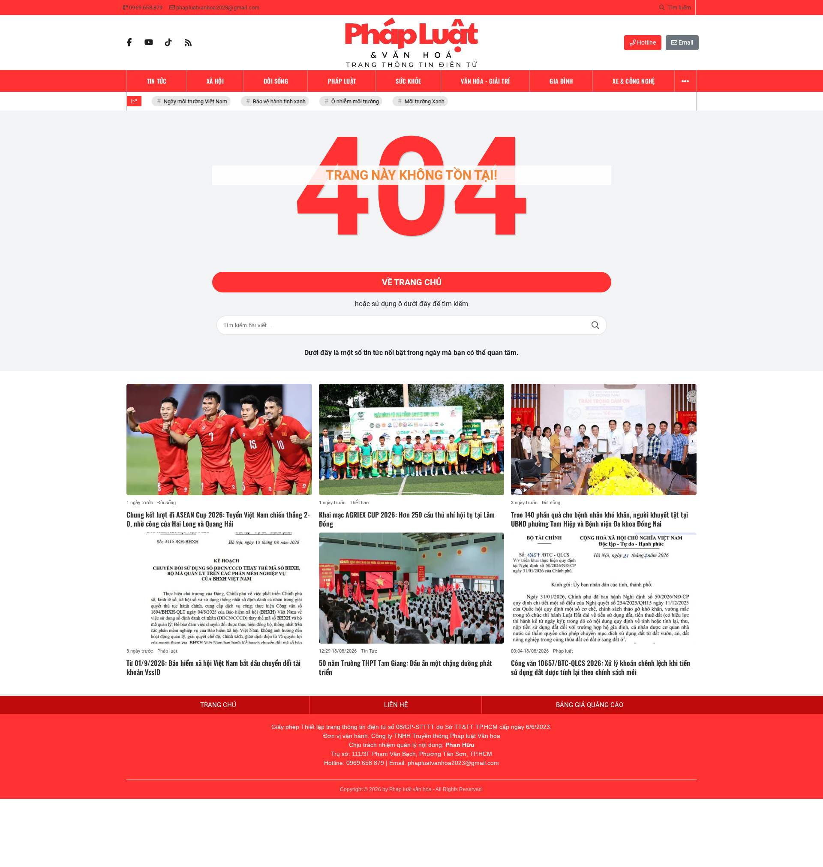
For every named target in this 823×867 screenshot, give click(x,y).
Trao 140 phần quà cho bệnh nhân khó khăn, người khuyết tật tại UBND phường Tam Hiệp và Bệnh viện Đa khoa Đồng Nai (599, 519)
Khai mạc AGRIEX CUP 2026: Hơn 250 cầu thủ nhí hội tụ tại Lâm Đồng (407, 519)
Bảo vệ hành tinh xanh (275, 101)
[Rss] (188, 42)
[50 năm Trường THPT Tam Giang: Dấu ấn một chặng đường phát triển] (412, 588)
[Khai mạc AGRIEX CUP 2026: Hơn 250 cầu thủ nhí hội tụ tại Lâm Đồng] (412, 439)
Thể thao (359, 503)
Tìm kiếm (595, 325)
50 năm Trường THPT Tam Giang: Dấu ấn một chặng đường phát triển (405, 667)
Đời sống (166, 503)
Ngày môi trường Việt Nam (191, 101)
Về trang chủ (412, 282)
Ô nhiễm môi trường (351, 101)
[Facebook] (129, 42)
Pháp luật (167, 651)
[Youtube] (149, 42)
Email (685, 42)
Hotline (646, 42)
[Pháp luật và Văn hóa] (411, 42)
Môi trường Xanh (420, 101)
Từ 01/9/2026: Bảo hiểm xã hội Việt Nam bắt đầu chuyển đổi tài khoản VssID (213, 667)
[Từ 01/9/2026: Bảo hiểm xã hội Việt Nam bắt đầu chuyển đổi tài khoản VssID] (219, 588)
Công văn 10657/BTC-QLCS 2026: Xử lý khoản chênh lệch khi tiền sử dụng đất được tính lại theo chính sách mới (600, 667)
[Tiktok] (168, 42)
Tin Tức (369, 651)
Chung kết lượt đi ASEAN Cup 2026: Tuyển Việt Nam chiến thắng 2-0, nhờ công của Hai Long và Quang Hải (218, 519)
